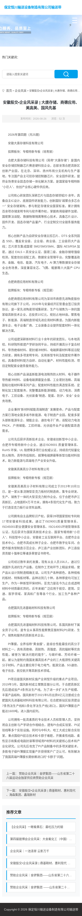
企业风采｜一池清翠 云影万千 (29, 851)
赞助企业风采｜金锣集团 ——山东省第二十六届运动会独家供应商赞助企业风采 (43, 887)
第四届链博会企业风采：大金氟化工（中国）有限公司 (43, 839)
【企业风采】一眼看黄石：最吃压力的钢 (36, 827)
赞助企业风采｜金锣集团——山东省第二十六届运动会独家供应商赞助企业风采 (43, 875)
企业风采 (20, 90)
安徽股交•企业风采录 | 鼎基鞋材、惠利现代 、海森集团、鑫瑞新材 (43, 863)
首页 (9, 90)
